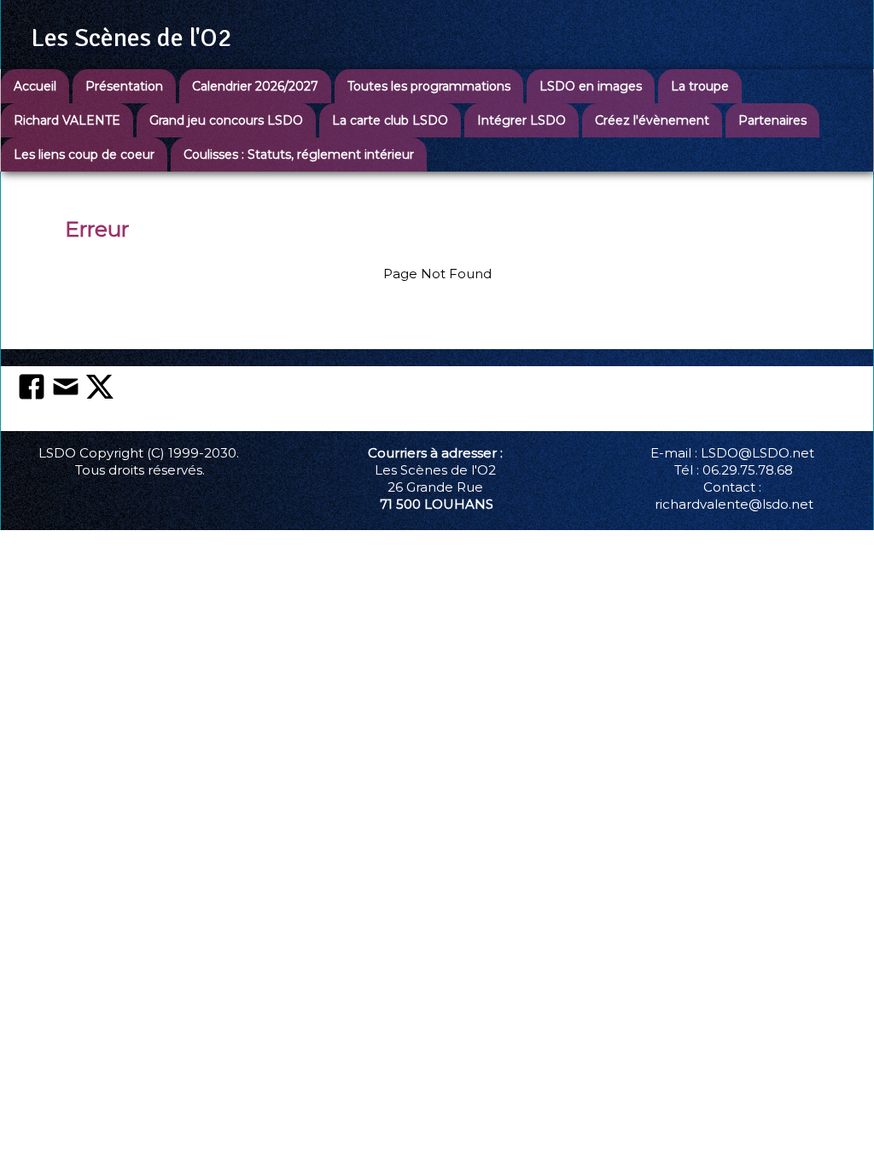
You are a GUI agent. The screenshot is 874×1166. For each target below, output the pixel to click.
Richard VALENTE (67, 120)
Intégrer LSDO (521, 120)
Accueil (35, 86)
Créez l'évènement (652, 120)
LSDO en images (590, 86)
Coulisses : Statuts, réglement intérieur (299, 154)
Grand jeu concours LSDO (226, 120)
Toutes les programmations (428, 86)
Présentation (124, 86)
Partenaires (772, 120)
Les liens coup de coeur (84, 154)
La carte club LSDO (390, 120)
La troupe (700, 86)
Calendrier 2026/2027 (255, 86)
